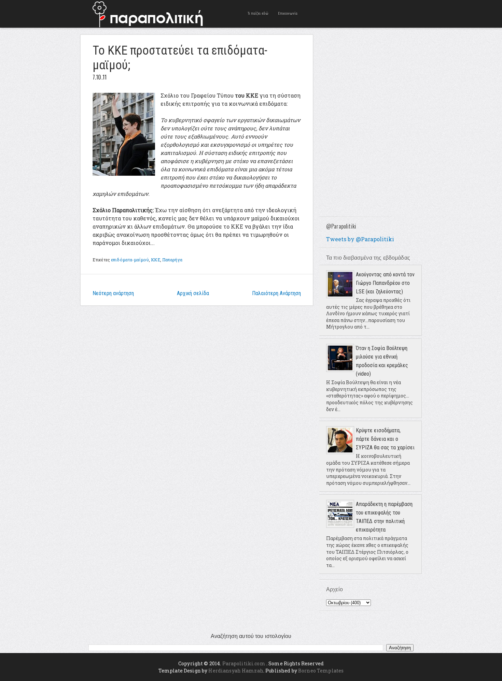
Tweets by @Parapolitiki (360, 239)
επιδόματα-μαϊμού (130, 259)
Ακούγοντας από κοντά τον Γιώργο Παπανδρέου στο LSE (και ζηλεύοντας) (385, 283)
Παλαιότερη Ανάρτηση (276, 293)
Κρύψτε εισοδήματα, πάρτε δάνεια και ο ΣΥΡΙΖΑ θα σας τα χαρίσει (385, 439)
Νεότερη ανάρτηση (113, 293)
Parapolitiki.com (243, 663)
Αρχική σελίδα (193, 293)
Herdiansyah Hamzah (235, 670)
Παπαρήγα (172, 259)
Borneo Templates (321, 670)
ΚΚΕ (155, 259)
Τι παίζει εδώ (258, 13)
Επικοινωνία (287, 13)
